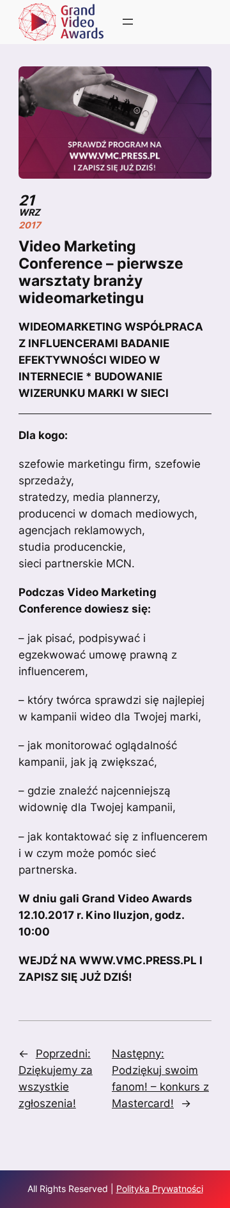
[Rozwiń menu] (127, 21)
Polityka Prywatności (159, 1188)
